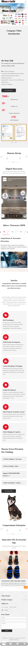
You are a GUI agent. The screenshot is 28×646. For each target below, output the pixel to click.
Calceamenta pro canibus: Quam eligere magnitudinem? (14, 580)
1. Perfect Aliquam (12, 459)
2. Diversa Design (10, 466)
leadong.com (16, 639)
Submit (6, 630)
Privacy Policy (22, 638)
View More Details (8, 90)
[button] (15, 142)
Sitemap (17, 638)
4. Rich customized (12, 483)
